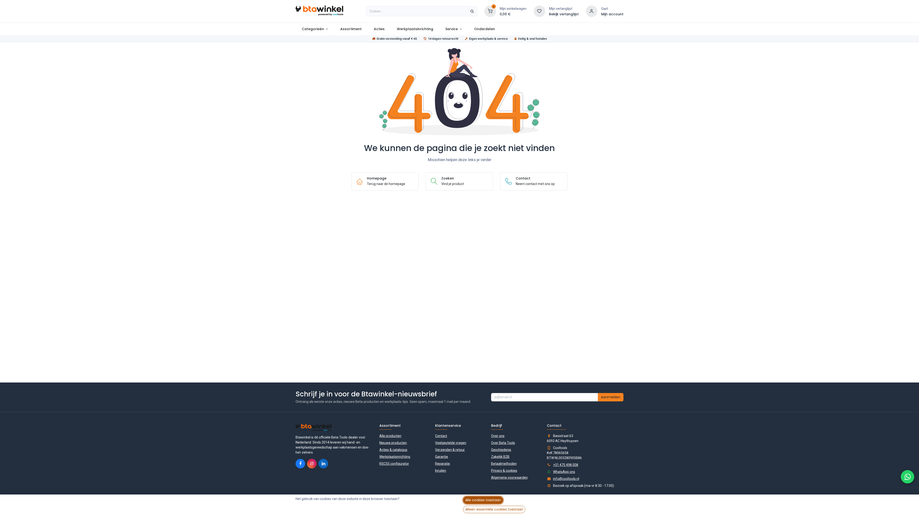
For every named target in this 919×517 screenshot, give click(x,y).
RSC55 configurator (394, 464)
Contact (441, 436)
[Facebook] (300, 463)
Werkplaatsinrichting (394, 457)
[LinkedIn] (323, 463)
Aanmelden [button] (610, 397)
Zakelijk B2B (500, 457)
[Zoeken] (472, 11)
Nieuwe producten (393, 443)
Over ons (497, 436)
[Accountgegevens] (591, 11)
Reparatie (442, 464)
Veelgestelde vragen (450, 443)
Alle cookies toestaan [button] (483, 500)
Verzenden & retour (450, 450)
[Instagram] (312, 463)
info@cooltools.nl (566, 479)
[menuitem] (315, 29)
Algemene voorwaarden (509, 477)
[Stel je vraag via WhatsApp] (907, 476)
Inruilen (440, 470)
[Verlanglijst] (539, 11)
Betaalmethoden (504, 464)
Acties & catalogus (393, 450)
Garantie (441, 457)
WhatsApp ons (564, 472)
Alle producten (390, 436)
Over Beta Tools (503, 443)
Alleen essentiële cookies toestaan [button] (494, 509)
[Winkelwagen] (490, 11)
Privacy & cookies (504, 470)
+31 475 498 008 (565, 465)
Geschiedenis (501, 450)
